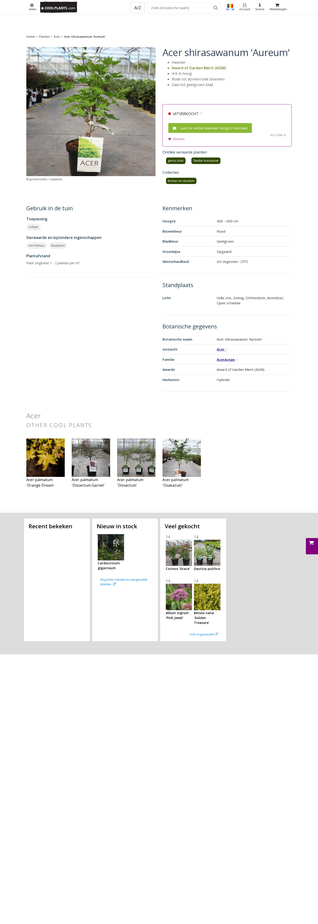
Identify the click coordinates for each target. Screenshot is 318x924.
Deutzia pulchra (207, 568)
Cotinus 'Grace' (178, 568)
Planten (44, 36)
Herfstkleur (37, 245)
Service (259, 9)
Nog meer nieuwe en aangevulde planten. (123, 581)
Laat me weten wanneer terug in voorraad (213, 128)
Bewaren (179, 139)
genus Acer (176, 160)
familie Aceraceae (206, 160)
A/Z (137, 7)
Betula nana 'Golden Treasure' (204, 618)
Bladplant (58, 245)
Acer (57, 36)
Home (31, 36)
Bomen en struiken (181, 181)
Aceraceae (226, 359)
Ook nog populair (202, 634)
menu (32, 9)
